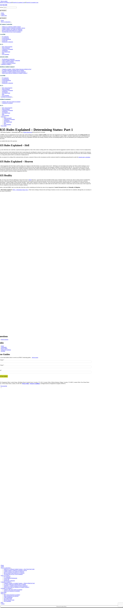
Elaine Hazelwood (27, 132)
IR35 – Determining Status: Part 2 (20, 189)
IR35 (30, 179)
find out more (35, 357)
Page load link (4, 386)
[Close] (1, 387)
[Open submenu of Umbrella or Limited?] (11, 582)
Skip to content (4, 1)
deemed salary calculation (84, 157)
